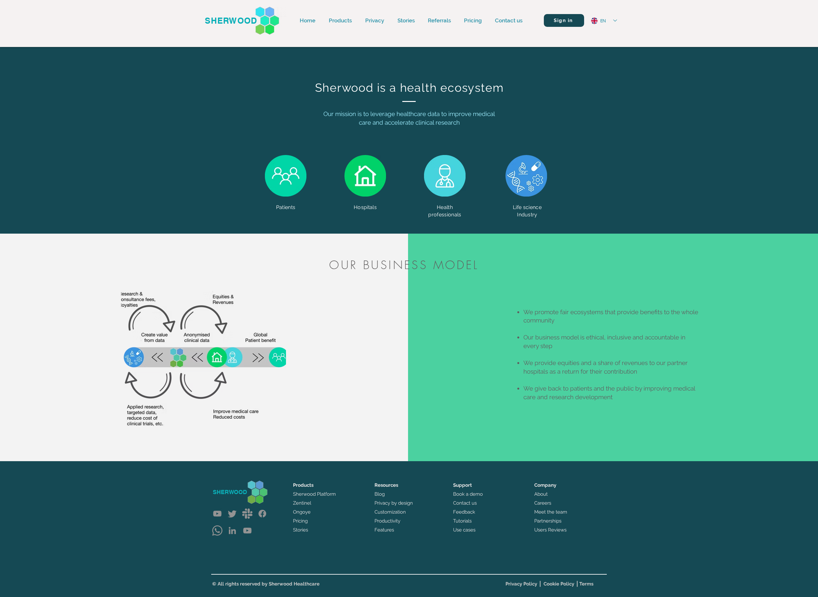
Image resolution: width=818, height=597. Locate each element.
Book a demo (468, 494)
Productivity (387, 521)
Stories (300, 530)
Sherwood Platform (314, 494)
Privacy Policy (521, 584)
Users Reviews (550, 530)
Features (384, 530)
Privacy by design (393, 503)
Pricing (300, 521)
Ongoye (302, 512)
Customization (390, 512)
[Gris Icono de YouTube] (217, 513)
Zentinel (302, 503)
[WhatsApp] (217, 530)
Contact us (465, 503)
